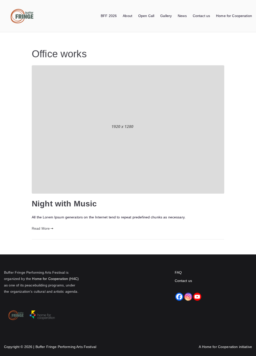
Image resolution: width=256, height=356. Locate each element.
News (182, 16)
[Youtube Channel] (197, 297)
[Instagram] (188, 297)
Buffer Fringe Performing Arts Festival (66, 347)
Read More (41, 228)
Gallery (166, 16)
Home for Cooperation (234, 16)
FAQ (178, 272)
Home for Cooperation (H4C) (55, 279)
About (127, 16)
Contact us (201, 16)
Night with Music (64, 203)
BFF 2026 (109, 16)
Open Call (146, 16)
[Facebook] (179, 297)
